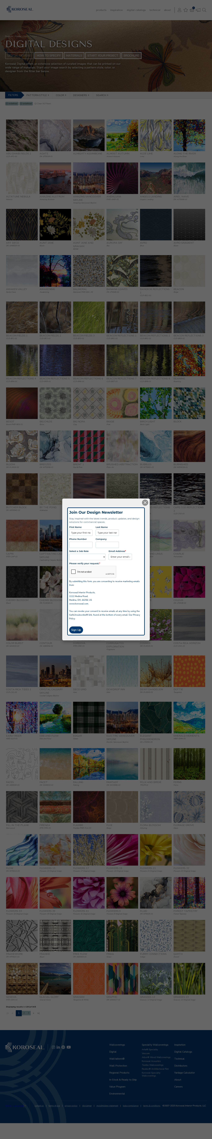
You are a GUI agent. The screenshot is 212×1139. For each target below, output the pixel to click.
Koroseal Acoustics (151, 1061)
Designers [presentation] (80, 95)
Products (101, 10)
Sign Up (76, 629)
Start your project (103, 55)
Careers (178, 1086)
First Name (75, 527)
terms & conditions (151, 1105)
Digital (18, 36)
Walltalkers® (117, 1058)
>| (38, 1013)
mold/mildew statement (107, 1105)
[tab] (38, 95)
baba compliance (130, 1105)
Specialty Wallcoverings (155, 1045)
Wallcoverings (117, 1045)
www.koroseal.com (78, 603)
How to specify (49, 55)
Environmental (117, 1093)
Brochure (131, 55)
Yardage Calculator (184, 1072)
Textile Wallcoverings (152, 1065)
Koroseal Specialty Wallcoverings (151, 1074)
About (167, 10)
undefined (13, 103)
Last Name (102, 527)
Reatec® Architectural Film (155, 1068)
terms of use (54, 1105)
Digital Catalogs (136, 10)
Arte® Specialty (150, 1049)
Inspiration (116, 10)
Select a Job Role (79, 551)
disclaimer (87, 1105)
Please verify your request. (84, 563)
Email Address (117, 551)
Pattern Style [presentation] (36, 95)
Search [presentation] (101, 95)
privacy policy (71, 1105)
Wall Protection (118, 1065)
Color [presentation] (60, 95)
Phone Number (78, 539)
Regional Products (119, 1072)
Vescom (146, 1053)
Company (101, 539)
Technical (154, 10)
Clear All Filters (44, 103)
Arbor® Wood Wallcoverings (156, 1057)
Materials (74, 55)
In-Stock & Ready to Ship (123, 1079)
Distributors (180, 1065)
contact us (39, 1105)
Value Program (117, 1086)
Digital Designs (19, 55)
